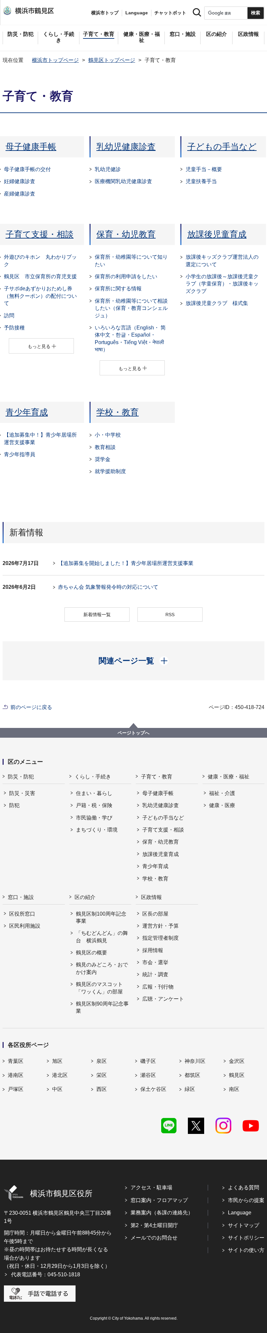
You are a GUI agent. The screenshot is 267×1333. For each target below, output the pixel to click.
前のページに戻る (31, 707)
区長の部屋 (155, 914)
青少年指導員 (19, 454)
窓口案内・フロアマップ (159, 1200)
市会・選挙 (155, 962)
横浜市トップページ (55, 60)
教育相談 (105, 447)
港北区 (60, 1075)
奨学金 (102, 459)
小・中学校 (108, 435)
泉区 (101, 1061)
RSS (170, 614)
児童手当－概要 (204, 169)
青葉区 (15, 1061)
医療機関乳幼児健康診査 (123, 181)
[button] (134, 661)
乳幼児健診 (108, 169)
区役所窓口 (22, 914)
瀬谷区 (148, 1075)
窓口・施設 (21, 897)
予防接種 (14, 327)
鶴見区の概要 (91, 952)
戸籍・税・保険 (94, 805)
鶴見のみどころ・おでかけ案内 (102, 968)
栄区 (101, 1075)
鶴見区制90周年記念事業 (102, 1007)
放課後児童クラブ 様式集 (217, 303)
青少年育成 (27, 412)
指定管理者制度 (160, 938)
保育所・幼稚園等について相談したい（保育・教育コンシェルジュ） (131, 308)
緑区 (190, 1089)
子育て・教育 (156, 776)
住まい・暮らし (94, 793)
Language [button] (136, 12)
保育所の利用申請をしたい (126, 276)
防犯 (14, 805)
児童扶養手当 (201, 181)
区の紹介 (85, 897)
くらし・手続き (93, 776)
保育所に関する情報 (118, 288)
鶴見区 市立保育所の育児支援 (40, 276)
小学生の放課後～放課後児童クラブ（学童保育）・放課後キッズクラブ (222, 284)
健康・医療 (222, 805)
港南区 (15, 1075)
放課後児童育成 (216, 234)
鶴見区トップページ (111, 60)
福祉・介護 (222, 793)
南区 (234, 1089)
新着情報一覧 (97, 614)
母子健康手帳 (31, 147)
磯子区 (148, 1061)
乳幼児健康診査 (126, 147)
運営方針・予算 (160, 926)
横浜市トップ (105, 12)
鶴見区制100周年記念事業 (101, 917)
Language (239, 1212)
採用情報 (152, 950)
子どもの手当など (222, 147)
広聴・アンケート (163, 999)
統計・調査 (155, 974)
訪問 (9, 315)
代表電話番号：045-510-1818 (45, 1274)
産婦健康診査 (19, 193)
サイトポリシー (246, 1237)
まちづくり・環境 (97, 830)
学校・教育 (117, 412)
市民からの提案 (246, 1200)
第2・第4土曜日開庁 (154, 1225)
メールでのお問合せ (154, 1237)
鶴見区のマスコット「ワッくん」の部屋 (99, 987)
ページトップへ (133, 732)
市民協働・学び (94, 817)
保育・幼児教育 (126, 234)
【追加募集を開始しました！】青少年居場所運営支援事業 (125, 563)
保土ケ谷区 (153, 1089)
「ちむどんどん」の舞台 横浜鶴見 (102, 936)
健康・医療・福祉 (228, 776)
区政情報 (151, 897)
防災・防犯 (21, 776)
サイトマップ (243, 1225)
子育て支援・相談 (40, 234)
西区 (101, 1089)
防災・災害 (22, 793)
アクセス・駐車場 (151, 1187)
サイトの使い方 (246, 1250)
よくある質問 (243, 1187)
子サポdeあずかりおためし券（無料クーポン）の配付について (40, 296)
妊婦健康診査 (19, 181)
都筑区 (192, 1075)
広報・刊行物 (158, 987)
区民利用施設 (24, 926)
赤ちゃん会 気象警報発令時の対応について (108, 587)
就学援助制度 (110, 471)
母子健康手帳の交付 (27, 169)
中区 (57, 1089)
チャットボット (170, 12)
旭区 (57, 1061)
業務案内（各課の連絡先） (162, 1212)
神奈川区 (195, 1061)
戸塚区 (15, 1089)
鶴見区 (237, 1075)
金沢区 (237, 1061)
